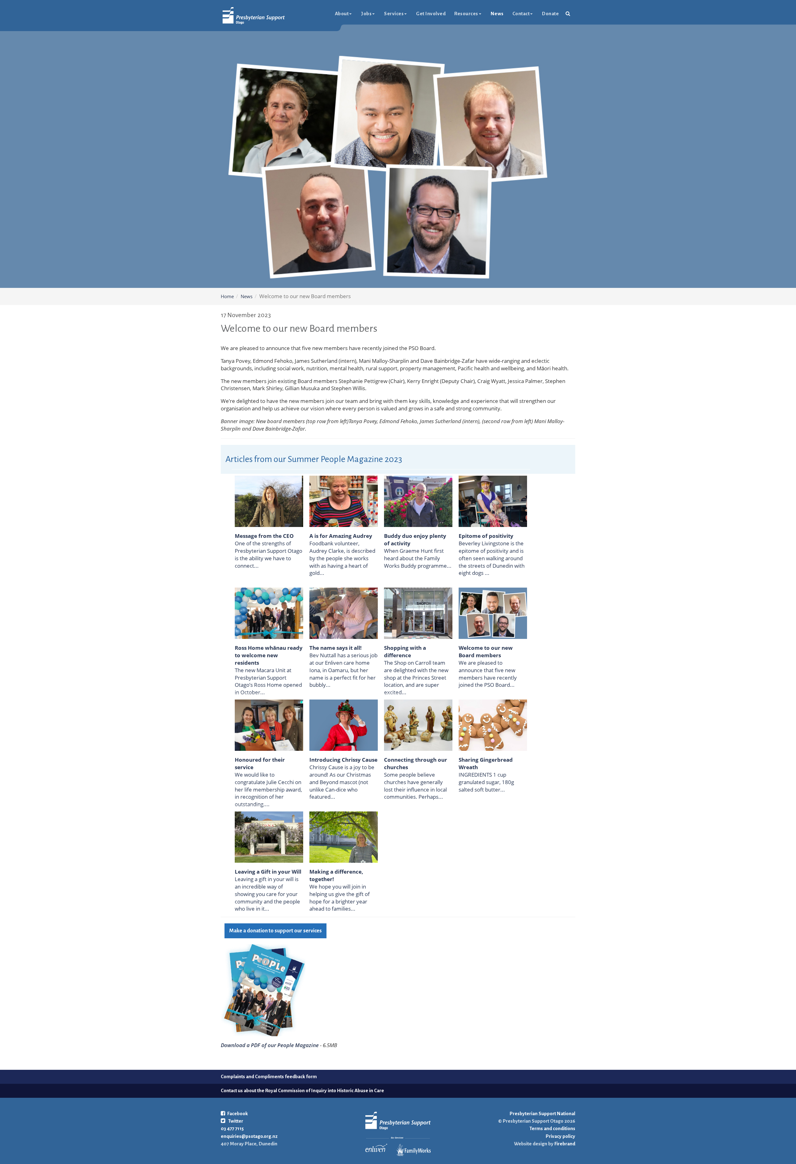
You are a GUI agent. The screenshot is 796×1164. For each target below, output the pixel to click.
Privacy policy (560, 1136)
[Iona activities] (343, 612)
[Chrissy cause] (343, 724)
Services (394, 13)
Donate (550, 13)
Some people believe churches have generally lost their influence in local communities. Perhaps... (415, 785)
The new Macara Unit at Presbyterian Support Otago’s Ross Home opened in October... (268, 681)
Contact (521, 13)
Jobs (366, 13)
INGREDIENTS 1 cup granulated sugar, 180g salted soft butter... (486, 782)
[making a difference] (343, 836)
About (342, 13)
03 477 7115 (232, 1128)
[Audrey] (343, 500)
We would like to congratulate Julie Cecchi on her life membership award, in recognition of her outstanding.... (268, 789)
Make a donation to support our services (275, 931)
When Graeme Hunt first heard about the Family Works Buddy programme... (417, 558)
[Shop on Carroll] (418, 612)
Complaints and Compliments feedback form (269, 1076)
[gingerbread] (493, 724)
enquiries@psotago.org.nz (249, 1136)
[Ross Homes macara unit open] (269, 612)
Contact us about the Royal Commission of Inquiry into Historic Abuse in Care (302, 1090)
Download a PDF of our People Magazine (270, 1045)
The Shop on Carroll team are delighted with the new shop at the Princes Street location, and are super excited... (416, 677)
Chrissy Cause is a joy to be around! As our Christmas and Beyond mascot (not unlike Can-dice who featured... (341, 782)
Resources (466, 13)
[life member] (269, 724)
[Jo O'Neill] (269, 500)
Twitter (235, 1121)
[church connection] (418, 724)
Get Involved (431, 13)
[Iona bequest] (269, 836)
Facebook (237, 1113)
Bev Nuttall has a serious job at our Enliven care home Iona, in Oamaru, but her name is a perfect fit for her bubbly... (343, 670)
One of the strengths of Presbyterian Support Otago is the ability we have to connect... (268, 554)
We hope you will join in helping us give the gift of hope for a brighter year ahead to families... (339, 897)
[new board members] (493, 612)
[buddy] (418, 500)
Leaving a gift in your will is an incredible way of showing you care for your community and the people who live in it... (267, 893)
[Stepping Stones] (493, 500)
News (497, 13)
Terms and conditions (552, 1128)
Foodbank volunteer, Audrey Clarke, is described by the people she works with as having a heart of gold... (342, 558)
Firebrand (564, 1143)
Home (227, 296)
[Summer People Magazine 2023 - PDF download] (263, 989)
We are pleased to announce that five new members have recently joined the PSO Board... (488, 673)
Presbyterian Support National (542, 1113)
